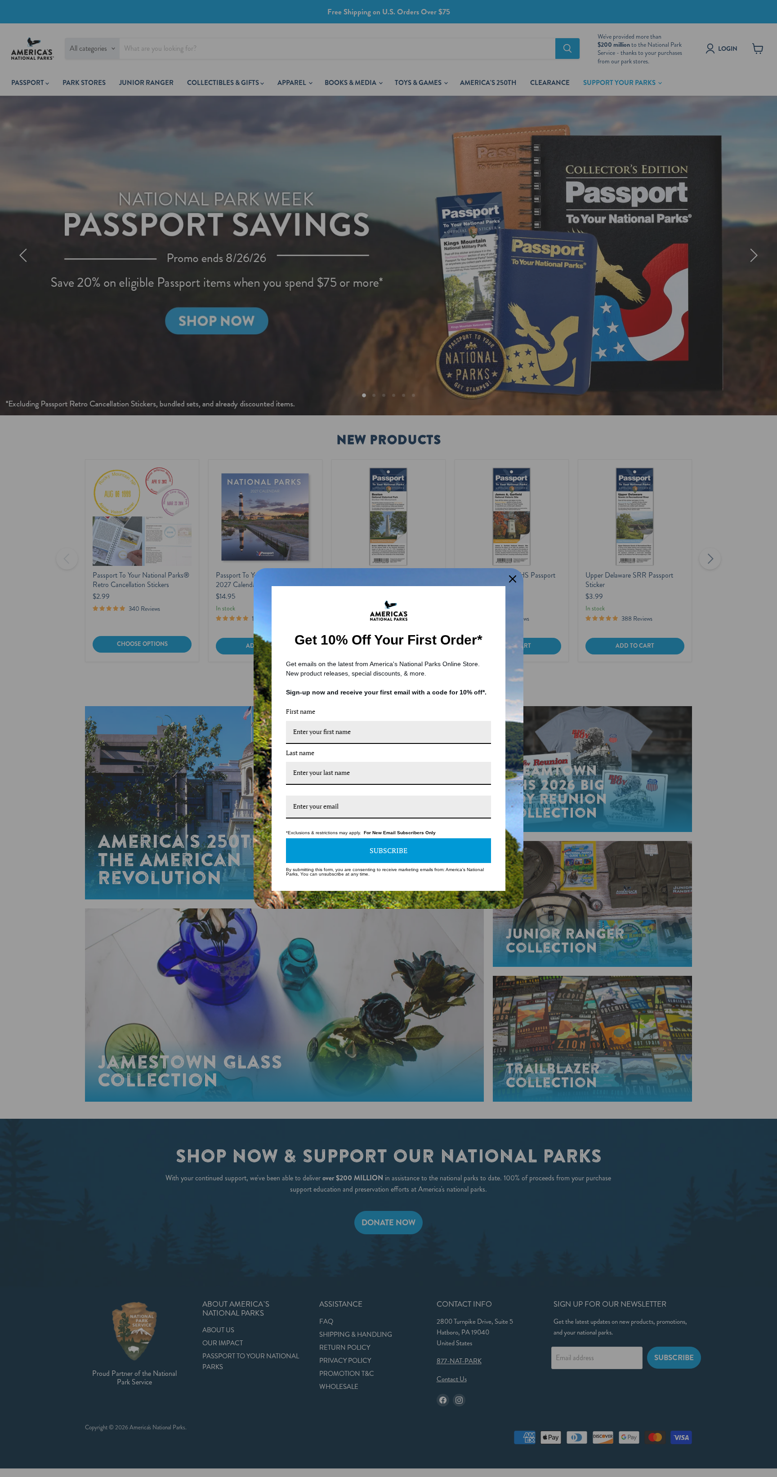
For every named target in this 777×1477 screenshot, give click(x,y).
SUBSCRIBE (388, 850)
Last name (300, 752)
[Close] (512, 579)
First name (300, 711)
